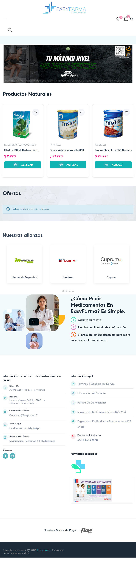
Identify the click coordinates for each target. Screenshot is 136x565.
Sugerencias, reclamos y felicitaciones (32, 440)
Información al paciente (91, 393)
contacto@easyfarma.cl (23, 415)
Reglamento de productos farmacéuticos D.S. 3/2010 (104, 424)
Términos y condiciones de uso (96, 383)
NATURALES (55, 145)
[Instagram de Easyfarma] (12, 456)
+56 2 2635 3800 (87, 440)
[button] (9, 64)
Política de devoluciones (91, 402)
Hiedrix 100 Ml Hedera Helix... (22, 150)
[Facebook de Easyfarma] (5, 456)
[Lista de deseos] (35, 112)
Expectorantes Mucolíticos (20, 145)
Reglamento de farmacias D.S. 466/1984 (101, 412)
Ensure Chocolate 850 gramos (113, 150)
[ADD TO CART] (22, 164)
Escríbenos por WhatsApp (24, 428)
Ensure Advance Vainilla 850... (68, 150)
